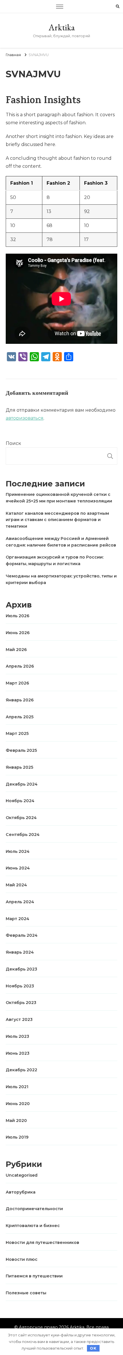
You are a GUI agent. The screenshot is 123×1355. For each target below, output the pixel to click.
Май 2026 (16, 649)
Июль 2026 (17, 615)
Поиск (13, 443)
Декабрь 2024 (21, 784)
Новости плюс (21, 1259)
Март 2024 (17, 918)
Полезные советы (26, 1292)
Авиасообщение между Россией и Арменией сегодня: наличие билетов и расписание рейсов (61, 542)
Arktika (62, 27)
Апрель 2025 (19, 716)
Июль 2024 (17, 851)
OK (93, 1348)
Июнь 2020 (18, 1103)
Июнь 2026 (18, 632)
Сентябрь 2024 (22, 834)
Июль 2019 (17, 1137)
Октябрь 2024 (21, 817)
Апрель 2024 (20, 901)
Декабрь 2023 (21, 969)
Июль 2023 (17, 1036)
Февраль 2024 (21, 935)
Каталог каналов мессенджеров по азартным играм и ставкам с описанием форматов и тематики (57, 520)
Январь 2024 (20, 952)
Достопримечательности (34, 1208)
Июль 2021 (17, 1086)
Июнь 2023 (17, 1053)
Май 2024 (16, 884)
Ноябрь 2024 (20, 800)
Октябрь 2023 (21, 1002)
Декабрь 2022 (21, 1069)
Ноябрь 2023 (20, 986)
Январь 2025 (19, 767)
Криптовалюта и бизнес (33, 1225)
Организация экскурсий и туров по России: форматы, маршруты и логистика (55, 560)
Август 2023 (19, 1019)
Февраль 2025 (21, 750)
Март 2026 (17, 683)
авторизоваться (24, 418)
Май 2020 (16, 1120)
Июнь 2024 (18, 868)
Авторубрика (20, 1192)
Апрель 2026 (20, 666)
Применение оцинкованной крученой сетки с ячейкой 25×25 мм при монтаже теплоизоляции (59, 498)
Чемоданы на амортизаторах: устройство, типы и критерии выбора (61, 579)
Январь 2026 (20, 700)
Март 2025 (17, 733)
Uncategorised (21, 1175)
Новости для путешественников (42, 1242)
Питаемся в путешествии (34, 1276)
